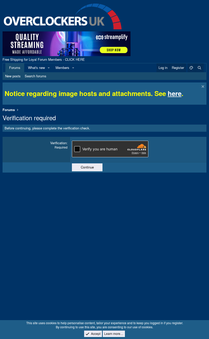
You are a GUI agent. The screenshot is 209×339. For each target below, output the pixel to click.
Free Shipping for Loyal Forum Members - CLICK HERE (44, 59)
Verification (58, 142)
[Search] (199, 67)
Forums (14, 67)
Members (62, 67)
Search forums (35, 76)
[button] (48, 67)
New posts (13, 76)
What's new (36, 67)
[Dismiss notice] (202, 87)
